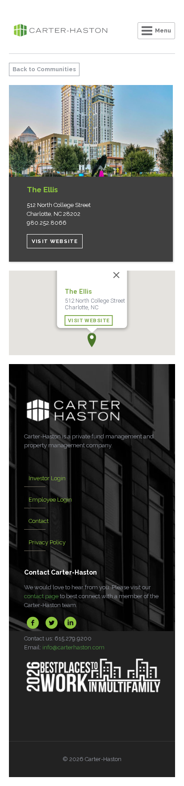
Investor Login (47, 478)
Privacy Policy (47, 542)
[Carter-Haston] (60, 31)
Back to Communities (44, 69)
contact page (41, 596)
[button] (91, 340)
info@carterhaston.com (73, 647)
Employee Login (50, 499)
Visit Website (55, 241)
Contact (39, 521)
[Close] (116, 275)
